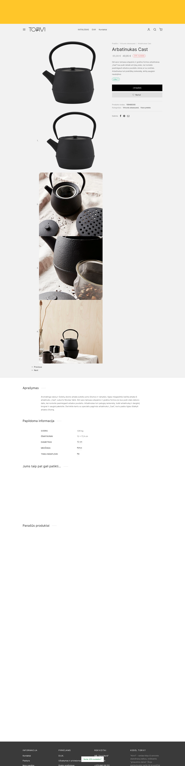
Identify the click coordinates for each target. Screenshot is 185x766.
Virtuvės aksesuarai (127, 43)
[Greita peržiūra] (51, 489)
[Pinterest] (124, 116)
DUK (94, 29)
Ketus (79, 448)
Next (36, 370)
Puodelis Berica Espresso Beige (37, 703)
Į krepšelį (137, 88)
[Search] (154, 29)
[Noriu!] (51, 478)
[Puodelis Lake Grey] (39, 549)
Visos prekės (145, 108)
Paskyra (26, 760)
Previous (38, 367)
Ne (78, 454)
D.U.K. (61, 756)
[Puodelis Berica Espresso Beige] (39, 684)
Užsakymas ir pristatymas (70, 760)
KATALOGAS (83, 29)
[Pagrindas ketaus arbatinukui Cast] (39, 490)
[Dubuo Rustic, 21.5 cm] (39, 594)
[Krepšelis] (160, 29)
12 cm (79, 442)
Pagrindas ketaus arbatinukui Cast (38, 509)
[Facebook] (120, 116)
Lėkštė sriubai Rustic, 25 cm (35, 658)
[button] (51, 483)
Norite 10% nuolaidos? (93, 759)
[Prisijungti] (148, 29)
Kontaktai (103, 29)
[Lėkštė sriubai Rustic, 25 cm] (39, 639)
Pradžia (115, 43)
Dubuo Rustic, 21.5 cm (32, 614)
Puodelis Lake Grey (31, 569)
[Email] (128, 116)
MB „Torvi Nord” (101, 756)
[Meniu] (24, 29)
